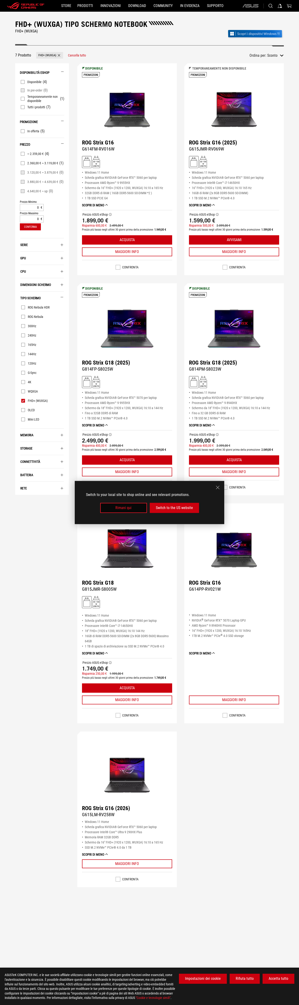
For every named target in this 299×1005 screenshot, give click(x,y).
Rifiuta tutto (245, 978)
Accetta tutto (278, 978)
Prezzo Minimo (28, 202)
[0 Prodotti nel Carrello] (289, 6)
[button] (49, 55)
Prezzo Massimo (29, 213)
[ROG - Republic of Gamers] (25, 5)
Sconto (272, 55)
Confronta (130, 267)
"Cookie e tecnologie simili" (153, 998)
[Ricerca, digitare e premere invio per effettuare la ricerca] (270, 6)
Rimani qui (123, 508)
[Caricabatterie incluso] (87, 161)
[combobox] (275, 55)
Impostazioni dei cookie (203, 978)
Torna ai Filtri (18, 501)
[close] (218, 487)
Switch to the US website (174, 508)
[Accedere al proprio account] (280, 6)
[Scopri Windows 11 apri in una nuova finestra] (255, 34)
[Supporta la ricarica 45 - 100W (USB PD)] (96, 161)
